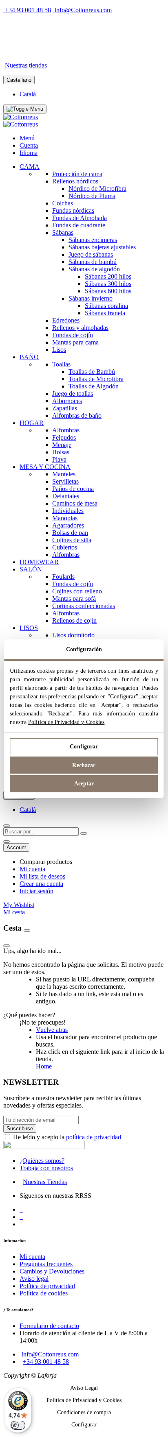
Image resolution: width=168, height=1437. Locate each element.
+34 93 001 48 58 (28, 10)
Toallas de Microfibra (96, 378)
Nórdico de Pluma (92, 195)
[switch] (18, 1425)
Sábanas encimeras (93, 239)
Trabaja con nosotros (46, 1167)
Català (28, 94)
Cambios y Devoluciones (52, 1271)
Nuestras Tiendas (45, 1181)
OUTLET (93, 51)
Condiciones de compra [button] (84, 1412)
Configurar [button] (84, 1425)
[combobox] (41, 831)
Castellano (19, 80)
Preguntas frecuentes (46, 1263)
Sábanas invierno (91, 298)
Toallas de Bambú (92, 371)
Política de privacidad (47, 1285)
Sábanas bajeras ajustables (102, 247)
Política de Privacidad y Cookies (66, 722)
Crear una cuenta (41, 883)
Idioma (29, 152)
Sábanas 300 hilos (108, 283)
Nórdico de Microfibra (97, 188)
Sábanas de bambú (93, 261)
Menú (27, 138)
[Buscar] (83, 833)
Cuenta (29, 145)
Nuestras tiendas (26, 65)
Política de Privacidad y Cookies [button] (84, 1400)
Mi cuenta (32, 869)
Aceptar (84, 784)
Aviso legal (34, 1278)
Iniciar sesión (36, 890)
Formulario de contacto (49, 1325)
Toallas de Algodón (94, 386)
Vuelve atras (52, 1029)
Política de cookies (44, 1293)
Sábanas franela (105, 313)
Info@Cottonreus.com (83, 10)
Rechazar (83, 765)
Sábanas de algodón (94, 269)
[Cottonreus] (20, 116)
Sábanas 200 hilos (108, 276)
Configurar (84, 747)
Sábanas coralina (106, 305)
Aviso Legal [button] (84, 1388)
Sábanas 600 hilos (108, 291)
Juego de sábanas (91, 254)
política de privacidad (93, 1137)
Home (44, 1066)
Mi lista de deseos (42, 876)
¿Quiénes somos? (42, 1160)
